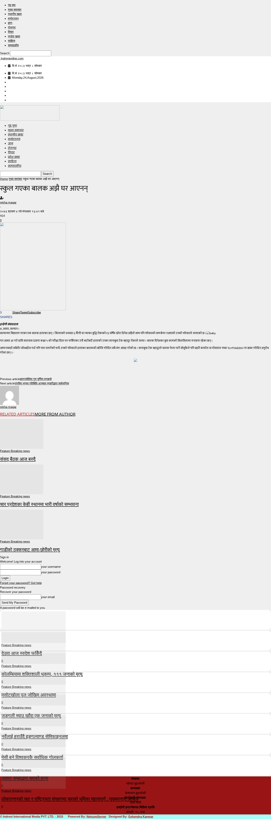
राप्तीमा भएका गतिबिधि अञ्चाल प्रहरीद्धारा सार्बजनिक (42, 383)
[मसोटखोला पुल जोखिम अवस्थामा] (33, 668)
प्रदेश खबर (14, 36)
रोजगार (12, 27)
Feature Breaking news (15, 451)
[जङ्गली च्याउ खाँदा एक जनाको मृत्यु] (33, 689)
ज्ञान (10, 23)
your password (50, 572)
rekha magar (8, 202)
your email (48, 597)
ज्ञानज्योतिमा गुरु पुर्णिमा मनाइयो (36, 379)
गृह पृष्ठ (11, 5)
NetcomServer (96, 816)
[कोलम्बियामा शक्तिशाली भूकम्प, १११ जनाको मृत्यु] (33, 647)
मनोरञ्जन (13, 18)
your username (51, 566)
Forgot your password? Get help (21, 583)
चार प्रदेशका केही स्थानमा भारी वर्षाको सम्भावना (39, 504)
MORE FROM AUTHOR (55, 414)
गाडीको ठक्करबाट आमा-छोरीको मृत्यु (30, 549)
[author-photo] (9, 395)
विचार (11, 31)
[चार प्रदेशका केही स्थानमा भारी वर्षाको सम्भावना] (21, 479)
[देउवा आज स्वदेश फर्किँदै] (33, 627)
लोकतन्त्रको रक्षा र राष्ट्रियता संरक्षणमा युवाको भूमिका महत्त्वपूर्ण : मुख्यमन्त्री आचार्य (69, 798)
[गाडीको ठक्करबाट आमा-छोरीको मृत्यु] (21, 524)
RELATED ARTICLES (17, 414)
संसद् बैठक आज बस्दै (18, 459)
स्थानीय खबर (15, 14)
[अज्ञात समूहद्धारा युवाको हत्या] (33, 751)
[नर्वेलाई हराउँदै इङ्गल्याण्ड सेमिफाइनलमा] (33, 710)
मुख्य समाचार (14, 9)
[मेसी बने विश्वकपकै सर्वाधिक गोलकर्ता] (33, 731)
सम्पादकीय (13, 45)
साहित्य (11, 40)
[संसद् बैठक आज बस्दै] (21, 433)
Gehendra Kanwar (140, 816)
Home (4, 179)
